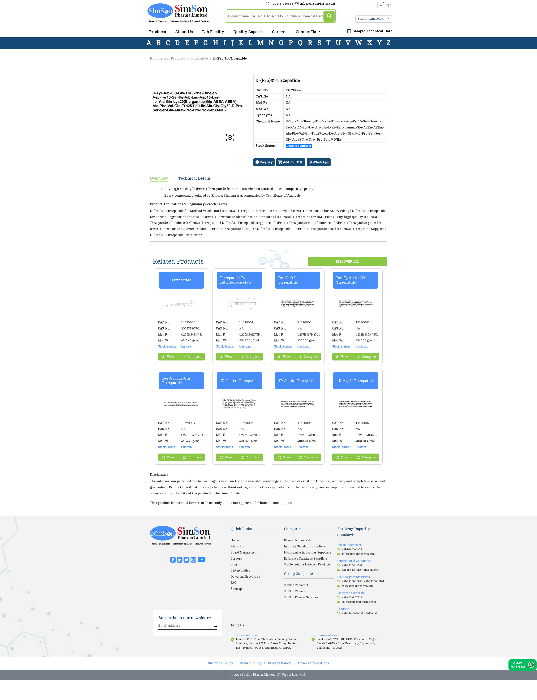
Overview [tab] (159, 178)
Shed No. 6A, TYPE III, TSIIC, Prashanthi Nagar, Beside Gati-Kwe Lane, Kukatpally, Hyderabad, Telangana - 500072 (347, 643)
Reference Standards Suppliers (305, 558)
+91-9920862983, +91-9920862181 (363, 581)
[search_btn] (329, 16)
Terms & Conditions (313, 663)
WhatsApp (320, 162)
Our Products (174, 58)
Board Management (244, 552)
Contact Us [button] (306, 31)
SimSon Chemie (294, 591)
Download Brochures (245, 576)
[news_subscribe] (215, 627)
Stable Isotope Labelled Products (307, 564)
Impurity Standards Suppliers (305, 546)
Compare (194, 357)
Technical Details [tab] (194, 178)
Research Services (200, 21)
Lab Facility (213, 31)
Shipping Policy (220, 663)
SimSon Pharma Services (301, 597)
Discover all (347, 261)
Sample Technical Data (372, 31)
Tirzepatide (199, 58)
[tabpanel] (268, 211)
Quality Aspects (248, 31)
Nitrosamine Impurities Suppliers (307, 552)
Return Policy (250, 663)
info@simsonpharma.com (317, 3)
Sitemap (236, 588)
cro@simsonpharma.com (358, 586)
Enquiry (265, 162)
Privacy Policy (279, 663)
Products (157, 31)
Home (154, 59)
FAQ (233, 582)
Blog (234, 564)
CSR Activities (240, 570)
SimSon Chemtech (296, 585)
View (171, 357)
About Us (184, 31)
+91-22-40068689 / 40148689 (360, 613)
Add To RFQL (292, 162)
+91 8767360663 (282, 3)
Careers (279, 31)
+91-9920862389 (352, 565)
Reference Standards (180, 21)
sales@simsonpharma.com (359, 601)
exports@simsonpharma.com (360, 569)
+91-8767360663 (352, 549)
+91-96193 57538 (352, 597)
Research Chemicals (158, 21)
